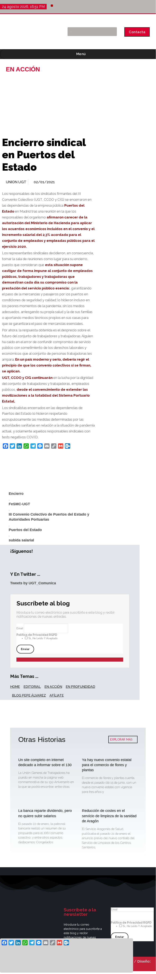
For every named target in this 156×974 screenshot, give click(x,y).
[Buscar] (112, 31)
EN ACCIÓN (53, 687)
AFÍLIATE (56, 695)
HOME (15, 687)
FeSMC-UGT (19, 504)
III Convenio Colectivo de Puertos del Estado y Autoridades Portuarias (49, 517)
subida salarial (21, 540)
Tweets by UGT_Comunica (33, 583)
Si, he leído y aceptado (42, 638)
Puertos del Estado (25, 530)
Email (20, 628)
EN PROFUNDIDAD (80, 687)
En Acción (23, 69)
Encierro (16, 494)
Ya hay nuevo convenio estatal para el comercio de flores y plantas (106, 765)
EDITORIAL (32, 687)
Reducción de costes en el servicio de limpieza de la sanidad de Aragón (109, 816)
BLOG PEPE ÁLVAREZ (29, 695)
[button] (52, 5)
